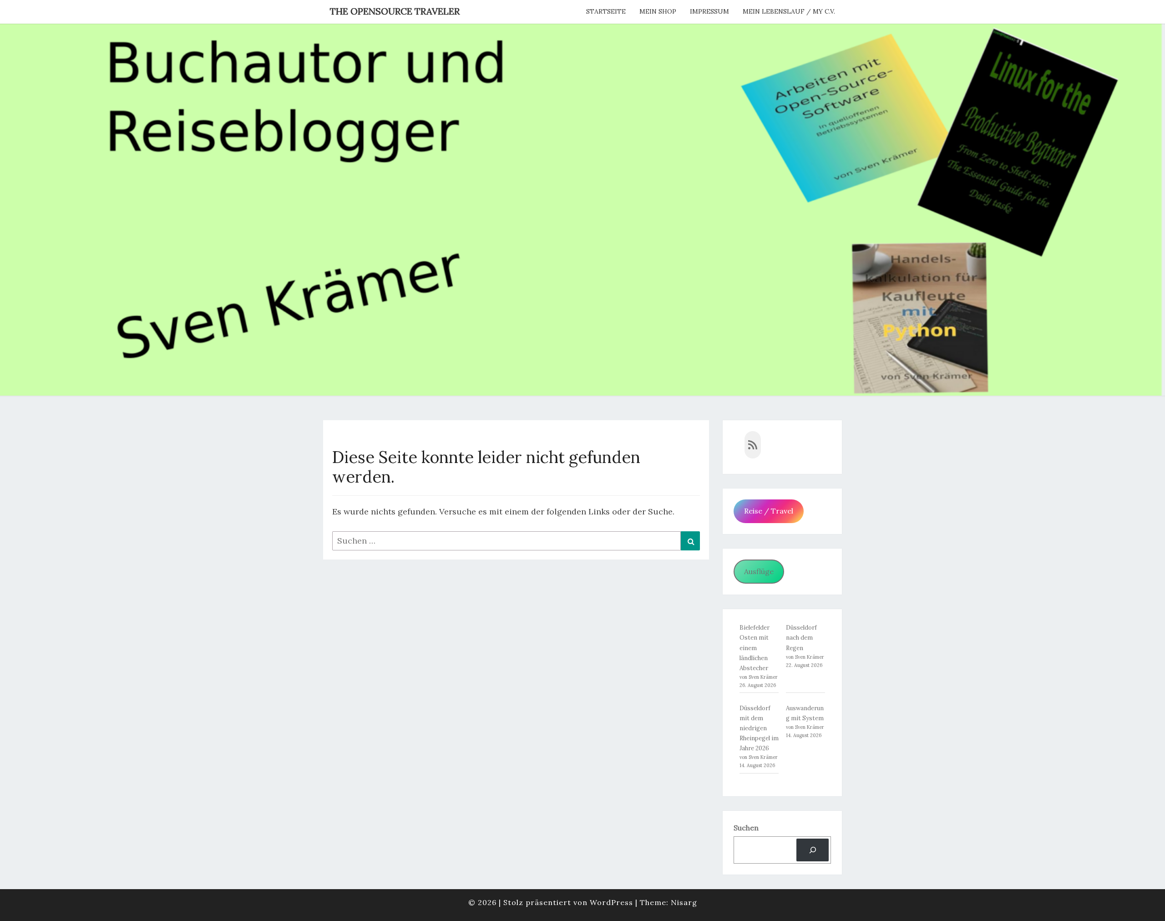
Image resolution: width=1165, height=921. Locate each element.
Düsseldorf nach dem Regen (801, 637)
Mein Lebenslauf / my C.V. (789, 11)
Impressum (709, 11)
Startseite (606, 11)
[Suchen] (812, 850)
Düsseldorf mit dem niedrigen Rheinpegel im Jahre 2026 (759, 728)
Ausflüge (759, 571)
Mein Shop (657, 11)
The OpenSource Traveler (395, 11)
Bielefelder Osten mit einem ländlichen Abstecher (755, 648)
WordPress (611, 902)
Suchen (746, 827)
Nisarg (684, 902)
